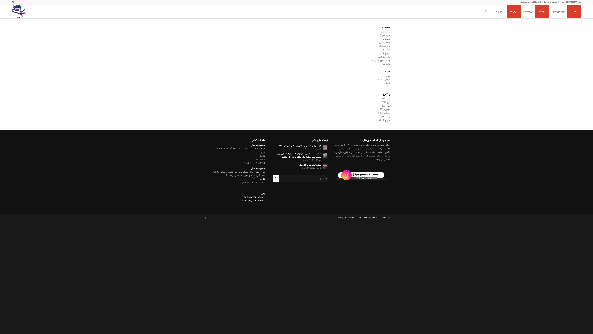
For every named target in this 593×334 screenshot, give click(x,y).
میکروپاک (386, 53)
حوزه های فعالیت (382, 35)
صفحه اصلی (384, 42)
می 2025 (386, 102)
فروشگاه (386, 49)
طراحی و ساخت (383, 79)
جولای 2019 (384, 120)
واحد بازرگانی (384, 57)
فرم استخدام (384, 46)
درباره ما (386, 39)
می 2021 (386, 106)
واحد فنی (386, 64)
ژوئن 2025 (385, 99)
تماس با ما (385, 32)
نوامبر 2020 (385, 109)
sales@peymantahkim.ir (253, 200)
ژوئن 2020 (385, 116)
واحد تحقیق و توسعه (381, 60)
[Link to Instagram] (13, 2)
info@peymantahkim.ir (254, 197)
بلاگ (388, 76)
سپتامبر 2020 (384, 113)
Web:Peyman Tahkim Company (377, 217)
